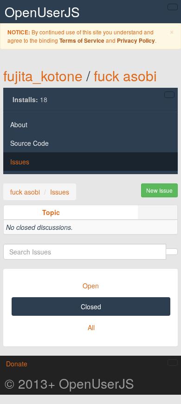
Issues (19, 161)
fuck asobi (125, 75)
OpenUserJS (42, 11)
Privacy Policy (136, 41)
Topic (51, 212)
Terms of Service (81, 41)
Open (91, 285)
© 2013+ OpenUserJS (69, 383)
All (91, 327)
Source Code (29, 143)
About (18, 124)
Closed (91, 306)
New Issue (159, 190)
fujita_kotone (43, 75)
